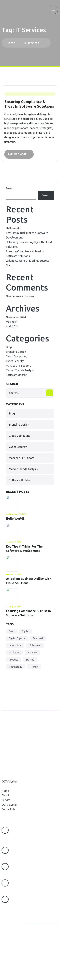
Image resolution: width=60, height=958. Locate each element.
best (11, 631)
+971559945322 (12, 856)
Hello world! (13, 228)
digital (25, 631)
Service (6, 776)
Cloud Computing (16, 356)
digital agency (17, 638)
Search (10, 188)
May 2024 (12, 321)
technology (15, 666)
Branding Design (16, 351)
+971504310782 (12, 873)
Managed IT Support (18, 365)
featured (38, 638)
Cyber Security (15, 360)
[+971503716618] (5, 883)
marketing (14, 652)
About (5, 772)
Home (11, 43)
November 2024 (16, 317)
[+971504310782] (5, 866)
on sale (32, 652)
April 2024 (12, 326)
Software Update (16, 374)
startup (30, 659)
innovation (15, 645)
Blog (9, 347)
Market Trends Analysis (20, 370)
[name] (2, 9)
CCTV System (10, 781)
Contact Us (8, 786)
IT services (31, 43)
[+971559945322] (5, 850)
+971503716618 (12, 889)
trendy (34, 666)
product (13, 659)
